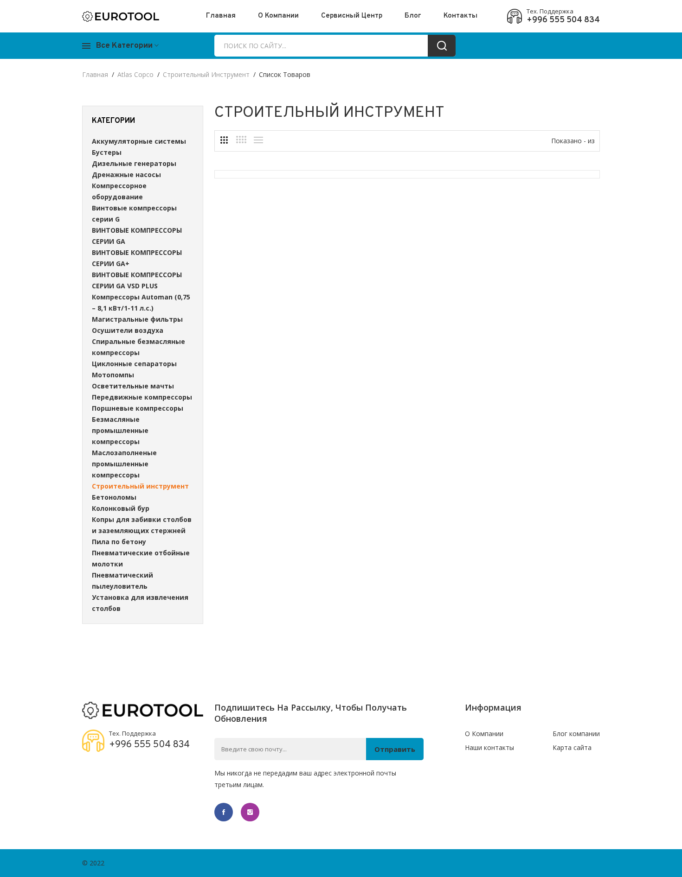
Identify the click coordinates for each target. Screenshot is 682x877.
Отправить (394, 749)
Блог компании (576, 733)
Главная (221, 16)
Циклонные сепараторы (134, 363)
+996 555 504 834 (563, 20)
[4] (241, 139)
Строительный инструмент (206, 74)
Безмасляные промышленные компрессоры (120, 430)
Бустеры (107, 152)
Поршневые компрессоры (137, 408)
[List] (258, 140)
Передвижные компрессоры (142, 397)
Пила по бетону (119, 541)
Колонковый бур (120, 508)
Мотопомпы (113, 374)
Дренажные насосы (126, 174)
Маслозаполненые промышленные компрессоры (124, 463)
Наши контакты (489, 747)
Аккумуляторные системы (139, 141)
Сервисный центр (351, 16)
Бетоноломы (114, 497)
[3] (224, 140)
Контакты (460, 16)
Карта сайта (572, 747)
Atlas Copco (135, 74)
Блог (413, 16)
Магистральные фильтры (137, 319)
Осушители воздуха (127, 330)
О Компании (278, 16)
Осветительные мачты (133, 385)
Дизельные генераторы (134, 163)
